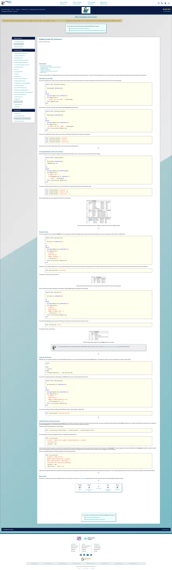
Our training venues (91, 3)
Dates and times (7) (18, 67)
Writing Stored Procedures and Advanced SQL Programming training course (87, 30)
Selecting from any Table (46, 65)
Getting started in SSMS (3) (20, 53)
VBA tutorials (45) (18, 46)
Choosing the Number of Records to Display (50, 67)
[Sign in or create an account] (165, 3)
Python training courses (76, 563)
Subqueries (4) (17, 76)
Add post (15, 11)
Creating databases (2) (19, 55)
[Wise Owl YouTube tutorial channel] (88, 555)
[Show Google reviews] (86, 560)
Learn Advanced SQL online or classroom (95, 519)
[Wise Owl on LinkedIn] (84, 555)
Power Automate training (48, 563)
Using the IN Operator (45, 69)
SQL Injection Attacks (19, 121)
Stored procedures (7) (19, 85)
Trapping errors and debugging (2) (22, 83)
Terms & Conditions (86, 568)
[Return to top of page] (98, 148)
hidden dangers (82, 478)
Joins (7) (16, 69)
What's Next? (43, 72)
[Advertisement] (79, 53)
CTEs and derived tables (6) (20, 78)
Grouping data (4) (18, 71)
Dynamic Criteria (44, 68)
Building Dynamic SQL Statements (37, 9)
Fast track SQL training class (92, 517)
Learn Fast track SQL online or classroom (79, 28)
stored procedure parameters (110, 346)
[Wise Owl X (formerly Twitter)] (91, 555)
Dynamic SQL (24, 9)
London (83, 544)
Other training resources (77, 3)
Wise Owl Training (5, 9)
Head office (73, 544)
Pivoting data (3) (18, 96)
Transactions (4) (18, 104)
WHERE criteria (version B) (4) (21, 62)
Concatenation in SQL (19, 115)
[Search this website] (159, 3)
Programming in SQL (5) (19, 80)
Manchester (96, 544)
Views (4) (16, 74)
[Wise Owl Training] (6, 5)
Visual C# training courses (133, 563)
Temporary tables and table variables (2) (23, 92)
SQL (13, 9)
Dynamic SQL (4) (18, 101)
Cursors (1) (16, 106)
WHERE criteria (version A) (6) (21, 60)
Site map (79, 568)
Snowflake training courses (91, 563)
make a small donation (60, 20)
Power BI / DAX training (62, 563)
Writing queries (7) (18, 58)
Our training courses (63, 3)
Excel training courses (34, 563)
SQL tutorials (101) (18, 44)
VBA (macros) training (118, 563)
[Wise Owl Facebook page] (81, 555)
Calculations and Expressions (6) (21, 64)
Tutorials (17, 9)
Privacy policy (93, 568)
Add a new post (165, 529)
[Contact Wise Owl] (162, 3)
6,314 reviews (167, 11)
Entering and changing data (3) (21, 90)
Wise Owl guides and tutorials (86, 17)
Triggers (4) (17, 99)
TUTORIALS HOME (19, 41)
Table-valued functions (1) (20, 94)
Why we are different (103, 3)
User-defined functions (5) (20, 87)
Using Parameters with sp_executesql (48, 71)
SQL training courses (105, 563)
